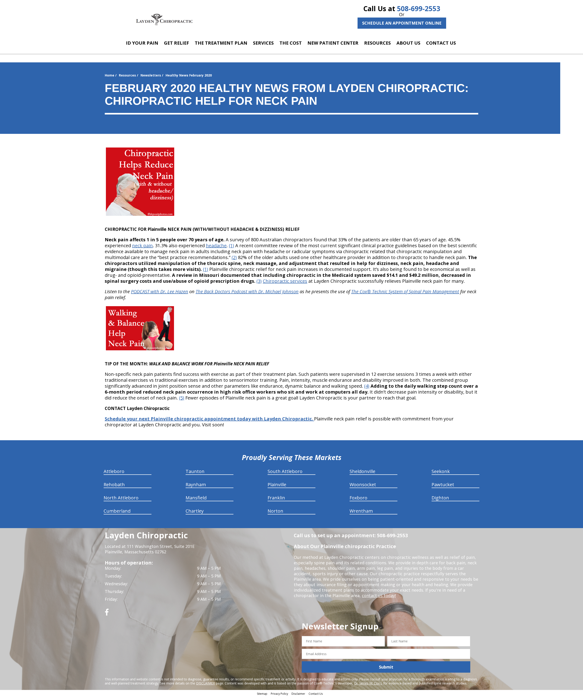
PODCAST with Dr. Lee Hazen (159, 291)
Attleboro (114, 471)
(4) (366, 386)
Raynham (196, 484)
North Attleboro (121, 498)
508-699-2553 (418, 8)
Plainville (277, 484)
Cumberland (117, 511)
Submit (386, 667)
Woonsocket (363, 484)
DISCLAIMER (205, 683)
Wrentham (361, 511)
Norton (275, 511)
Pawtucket (443, 484)
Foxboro (358, 498)
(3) (259, 281)
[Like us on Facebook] (106, 614)
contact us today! (379, 595)
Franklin (276, 498)
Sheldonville (362, 471)
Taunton (195, 471)
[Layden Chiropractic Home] (164, 19)
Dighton (440, 498)
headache (216, 245)
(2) (234, 257)
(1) (231, 245)
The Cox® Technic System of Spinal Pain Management (405, 291)
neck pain (142, 245)
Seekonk (441, 471)
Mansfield (196, 498)
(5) (181, 398)
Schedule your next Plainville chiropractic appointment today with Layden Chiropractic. (209, 419)
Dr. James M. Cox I (367, 683)
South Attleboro (285, 471)
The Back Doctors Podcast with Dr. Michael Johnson (247, 291)
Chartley (195, 511)
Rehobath (114, 484)
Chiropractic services (285, 281)
